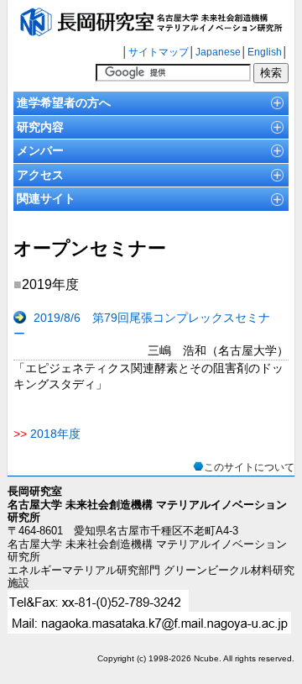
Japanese (218, 52)
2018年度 (55, 433)
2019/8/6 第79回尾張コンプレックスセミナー (141, 326)
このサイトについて (249, 467)
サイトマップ (158, 52)
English (264, 52)
